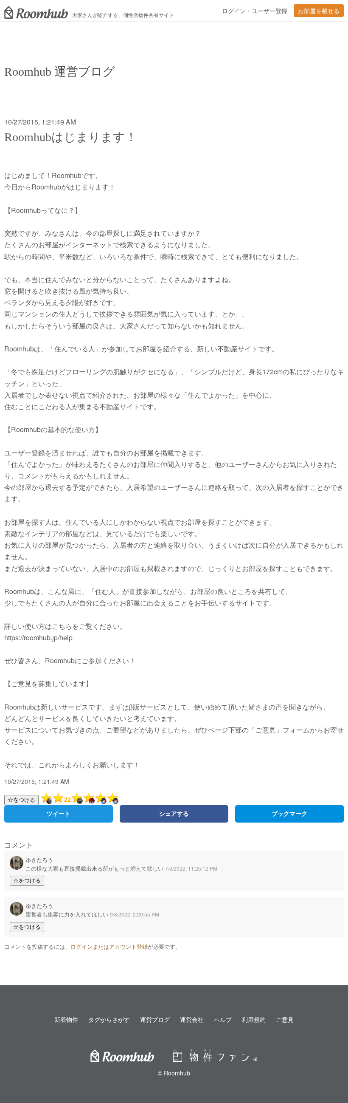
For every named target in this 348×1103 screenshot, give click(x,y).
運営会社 (192, 1019)
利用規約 (254, 1019)
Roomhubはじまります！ (70, 137)
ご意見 (285, 1019)
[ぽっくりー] (77, 798)
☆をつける (21, 800)
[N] (89, 798)
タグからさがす (109, 1019)
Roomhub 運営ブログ (59, 71)
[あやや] (101, 798)
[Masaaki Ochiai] (46, 798)
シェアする (174, 813)
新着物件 (66, 1019)
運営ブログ (155, 1019)
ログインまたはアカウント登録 (109, 946)
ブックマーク (289, 813)
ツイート (58, 813)
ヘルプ (223, 1019)
